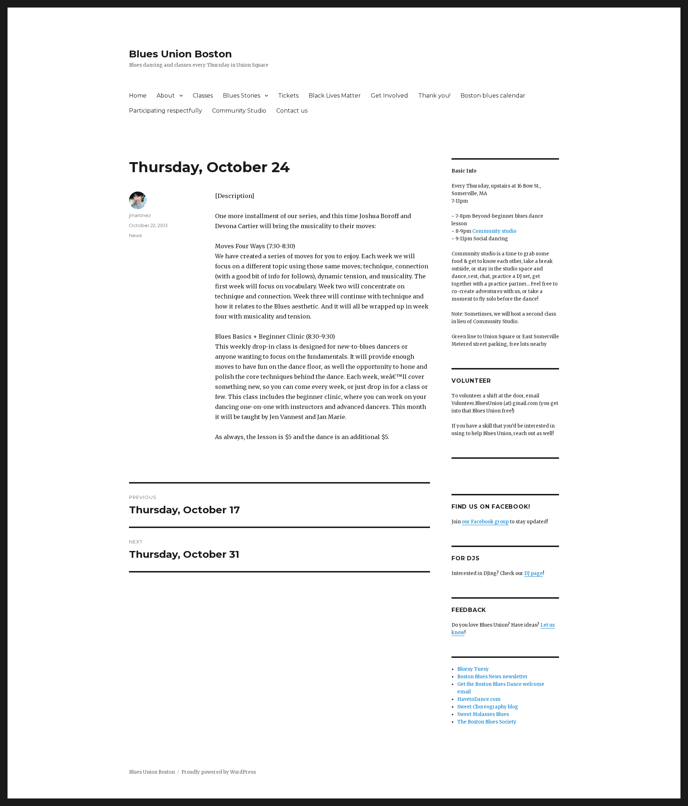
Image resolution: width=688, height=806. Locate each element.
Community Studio (239, 110)
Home (138, 95)
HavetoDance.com (479, 699)
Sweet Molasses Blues (483, 714)
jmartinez (140, 215)
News (135, 235)
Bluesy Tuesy (473, 669)
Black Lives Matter (335, 95)
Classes (203, 95)
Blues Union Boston (180, 54)
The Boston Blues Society (486, 722)
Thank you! (434, 95)
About (166, 95)
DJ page (533, 573)
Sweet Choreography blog (487, 707)
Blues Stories (241, 95)
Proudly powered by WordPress (218, 772)
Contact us (291, 110)
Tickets (288, 95)
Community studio (494, 231)
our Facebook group (485, 522)
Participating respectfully (165, 110)
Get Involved (389, 95)
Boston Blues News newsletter (492, 677)
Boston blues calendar (492, 95)
